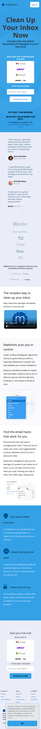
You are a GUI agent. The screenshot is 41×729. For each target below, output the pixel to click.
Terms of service (19, 695)
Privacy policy (20, 699)
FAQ (2, 697)
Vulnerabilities (5, 699)
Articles (33, 694)
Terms (9, 124)
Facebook (34, 699)
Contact (33, 697)
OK (22, 723)
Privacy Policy (18, 124)
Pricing (3, 694)
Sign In (35, 4)
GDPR (17, 702)
